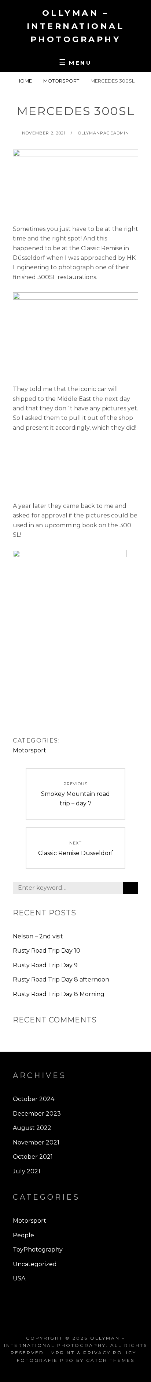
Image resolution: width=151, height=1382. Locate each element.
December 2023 (37, 1113)
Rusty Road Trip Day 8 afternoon (61, 979)
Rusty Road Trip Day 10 (46, 950)
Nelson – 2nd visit (38, 936)
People (23, 1235)
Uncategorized (35, 1264)
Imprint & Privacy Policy (92, 1352)
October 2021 (33, 1156)
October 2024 (33, 1099)
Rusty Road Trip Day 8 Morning (58, 994)
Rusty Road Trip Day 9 (45, 965)
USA (19, 1278)
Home (24, 81)
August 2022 (32, 1127)
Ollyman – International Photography (76, 26)
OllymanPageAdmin (103, 133)
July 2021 (26, 1171)
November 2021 (36, 1142)
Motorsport (61, 81)
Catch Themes (110, 1360)
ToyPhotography (38, 1249)
